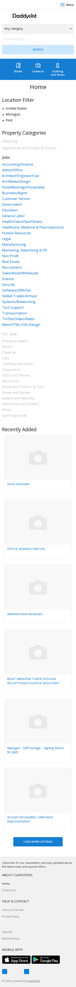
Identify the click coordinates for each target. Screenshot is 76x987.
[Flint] (15, 120)
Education (10, 210)
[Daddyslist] (24, 16)
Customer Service (16, 198)
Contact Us (9, 890)
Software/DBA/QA (16, 290)
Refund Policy (11, 938)
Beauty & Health (15, 341)
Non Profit (10, 256)
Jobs (6, 157)
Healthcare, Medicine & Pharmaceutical (33, 227)
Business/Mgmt (14, 193)
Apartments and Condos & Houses (29, 148)
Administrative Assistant (24, 614)
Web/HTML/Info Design (21, 324)
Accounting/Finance (17, 164)
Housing (9, 141)
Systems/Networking (18, 301)
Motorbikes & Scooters (20, 404)
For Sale (9, 333)
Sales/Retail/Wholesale (20, 273)
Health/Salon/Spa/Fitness (22, 221)
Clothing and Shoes (58, 73)
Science (8, 278)
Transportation (14, 313)
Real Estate (11, 261)
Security (8, 284)
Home (6, 883)
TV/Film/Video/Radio (18, 319)
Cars (5, 358)
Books (18, 71)
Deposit (7, 932)
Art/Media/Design (16, 181)
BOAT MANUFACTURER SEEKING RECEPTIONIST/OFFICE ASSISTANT (33, 681)
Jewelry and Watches (18, 398)
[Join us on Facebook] (4, 971)
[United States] (30, 108)
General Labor (13, 216)
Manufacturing (14, 244)
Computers (11, 369)
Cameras (38, 71)
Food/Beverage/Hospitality (23, 187)
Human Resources (16, 233)
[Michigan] (23, 114)
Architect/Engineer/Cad (20, 175)
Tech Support (13, 307)
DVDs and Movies (16, 375)
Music (6, 409)
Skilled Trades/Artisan (19, 296)
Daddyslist (33, 981)
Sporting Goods (14, 415)
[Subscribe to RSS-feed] (26, 971)
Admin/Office (12, 170)
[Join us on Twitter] (15, 971)
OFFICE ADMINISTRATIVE (26, 549)
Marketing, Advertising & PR (24, 250)
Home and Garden (16, 392)
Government (12, 204)
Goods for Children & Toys (23, 386)
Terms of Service (13, 910)
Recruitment (12, 267)
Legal (6, 238)
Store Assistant (18, 484)
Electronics (10, 381)
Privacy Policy (10, 916)
